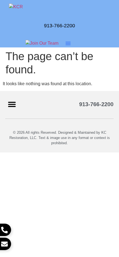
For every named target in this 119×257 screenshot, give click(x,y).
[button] (68, 43)
